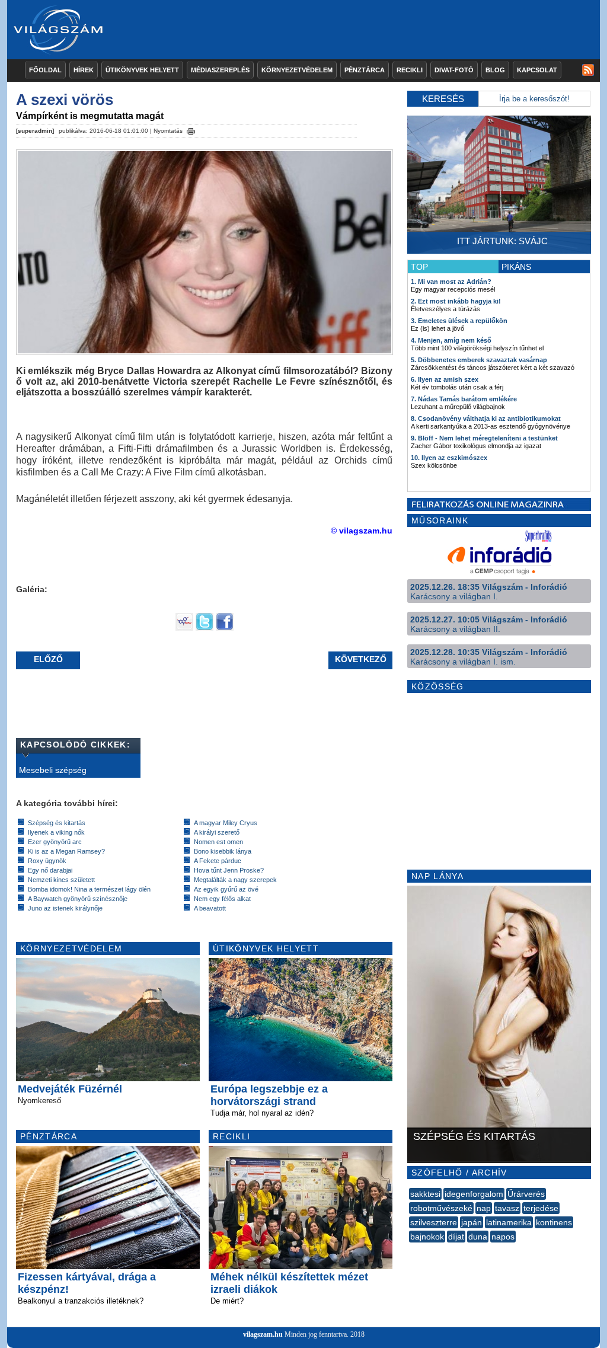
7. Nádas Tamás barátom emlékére (464, 399)
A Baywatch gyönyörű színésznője (77, 898)
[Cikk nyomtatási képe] (191, 129)
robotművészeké (441, 1208)
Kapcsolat (537, 70)
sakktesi (425, 1194)
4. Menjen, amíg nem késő (451, 340)
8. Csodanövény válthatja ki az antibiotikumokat (486, 418)
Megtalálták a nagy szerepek (235, 879)
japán (471, 1222)
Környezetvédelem (297, 70)
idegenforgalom (474, 1194)
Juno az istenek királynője (65, 908)
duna (477, 1236)
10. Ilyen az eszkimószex (449, 457)
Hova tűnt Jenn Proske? (229, 870)
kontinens (554, 1222)
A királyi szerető (216, 832)
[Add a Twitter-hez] (204, 628)
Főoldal (45, 70)
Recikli (410, 70)
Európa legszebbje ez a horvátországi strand (269, 1095)
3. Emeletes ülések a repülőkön (459, 320)
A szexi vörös (64, 99)
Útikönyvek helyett (142, 70)
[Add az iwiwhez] (184, 628)
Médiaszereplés (220, 70)
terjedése (540, 1208)
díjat (456, 1236)
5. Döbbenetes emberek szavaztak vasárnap (479, 359)
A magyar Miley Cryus (225, 822)
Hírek (84, 70)
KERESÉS (443, 99)
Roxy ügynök (47, 860)
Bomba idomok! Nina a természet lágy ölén (89, 889)
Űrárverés (526, 1194)
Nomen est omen (218, 841)
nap (484, 1208)
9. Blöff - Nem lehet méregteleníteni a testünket (484, 438)
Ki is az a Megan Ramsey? (66, 851)
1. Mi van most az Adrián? (451, 281)
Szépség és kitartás (56, 822)
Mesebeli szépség (53, 770)
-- (410, 1249)
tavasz (507, 1208)
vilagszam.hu (263, 1334)
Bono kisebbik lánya (222, 851)
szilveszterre (433, 1222)
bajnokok (427, 1236)
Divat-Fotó (454, 70)
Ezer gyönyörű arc (55, 841)
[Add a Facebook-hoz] (225, 628)
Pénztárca (364, 70)
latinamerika (509, 1222)
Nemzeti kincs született (61, 879)
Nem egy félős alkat (222, 898)
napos (503, 1236)
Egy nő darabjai (50, 870)
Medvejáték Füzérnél (70, 1089)
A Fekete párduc (217, 860)
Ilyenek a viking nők (56, 832)
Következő (360, 659)
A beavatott (210, 908)
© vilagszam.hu (361, 530)
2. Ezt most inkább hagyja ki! (456, 301)
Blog (495, 70)
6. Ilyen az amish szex (444, 379)
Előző (48, 659)
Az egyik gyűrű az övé (226, 889)
